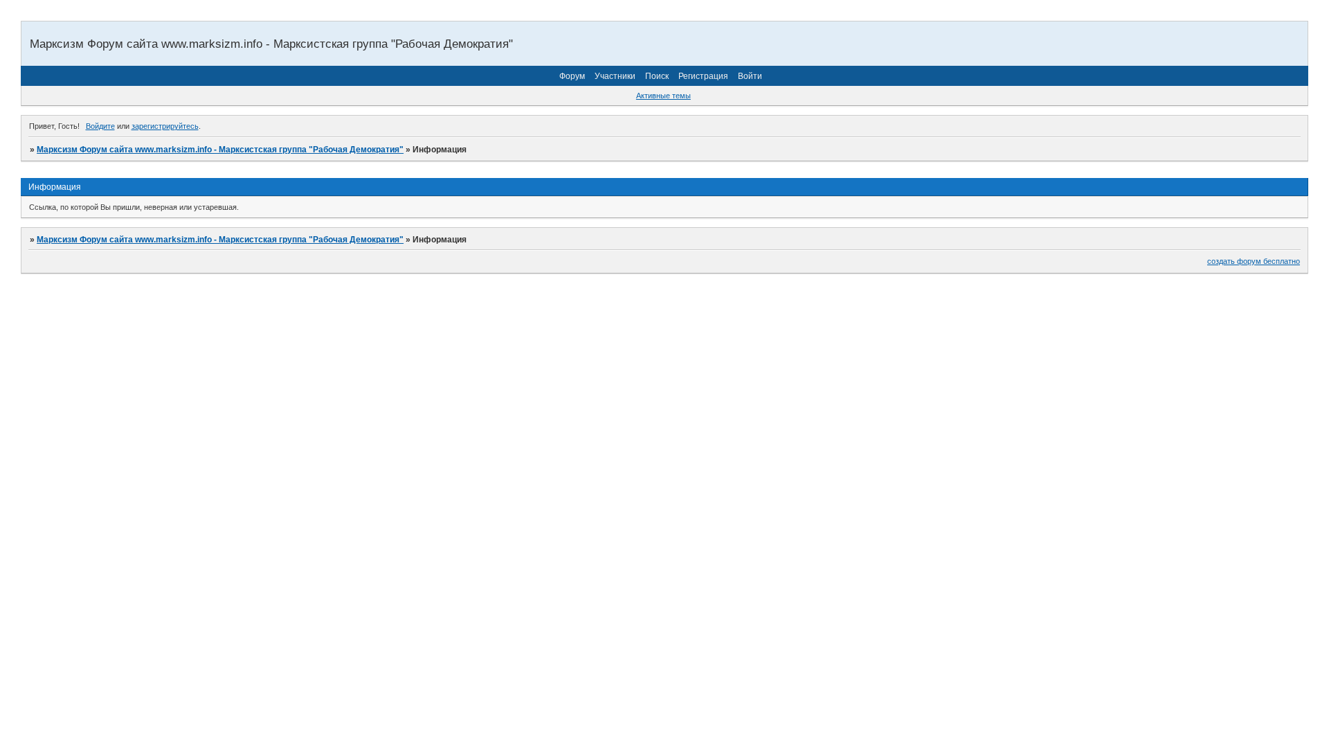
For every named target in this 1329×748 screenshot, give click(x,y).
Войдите (100, 126)
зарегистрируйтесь (165, 126)
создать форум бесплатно (1253, 261)
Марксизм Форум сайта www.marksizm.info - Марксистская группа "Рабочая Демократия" (220, 149)
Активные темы (663, 95)
